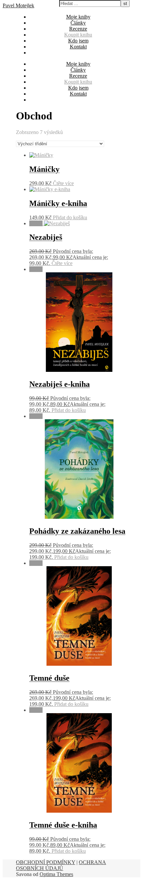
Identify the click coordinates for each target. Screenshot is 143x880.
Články (78, 23)
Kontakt (78, 46)
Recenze (78, 29)
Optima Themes (56, 874)
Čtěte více (63, 183)
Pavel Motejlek (18, 5)
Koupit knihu (78, 34)
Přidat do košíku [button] (70, 217)
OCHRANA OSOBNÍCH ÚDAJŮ (61, 865)
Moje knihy (78, 17)
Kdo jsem (78, 40)
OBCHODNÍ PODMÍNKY (45, 862)
